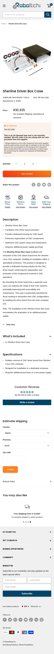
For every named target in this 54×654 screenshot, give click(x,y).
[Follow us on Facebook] (5, 620)
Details (7, 207)
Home (3, 24)
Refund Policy (9, 481)
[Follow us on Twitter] (10, 620)
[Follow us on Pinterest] (20, 620)
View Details (20, 207)
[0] (49, 5)
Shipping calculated (33, 114)
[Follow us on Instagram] (15, 620)
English (35, 606)
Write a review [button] (27, 402)
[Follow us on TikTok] (31, 620)
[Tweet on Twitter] (44, 185)
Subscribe (27, 593)
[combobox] (23, 15)
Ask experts (33, 207)
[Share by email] (49, 185)
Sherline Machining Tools (16, 97)
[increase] (33, 164)
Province (7, 440)
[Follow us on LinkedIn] (36, 620)
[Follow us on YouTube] (26, 620)
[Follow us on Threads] (41, 620)
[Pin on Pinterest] (39, 185)
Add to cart (27, 174)
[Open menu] (4, 6)
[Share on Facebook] (33, 185)
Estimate (10, 469)
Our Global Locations (11, 606)
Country (6, 427)
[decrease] (16, 164)
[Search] (47, 15)
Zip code (7, 452)
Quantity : (7, 164)
